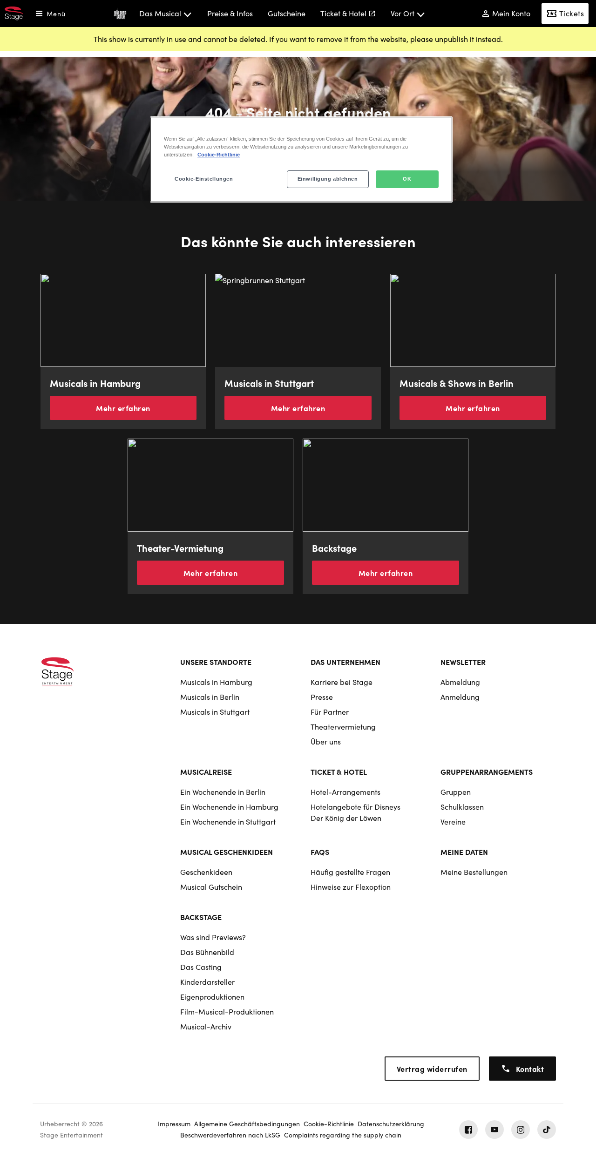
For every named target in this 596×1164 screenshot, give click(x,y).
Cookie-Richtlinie (218, 154)
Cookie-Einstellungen (204, 179)
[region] (301, 159)
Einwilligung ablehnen (328, 179)
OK (407, 179)
